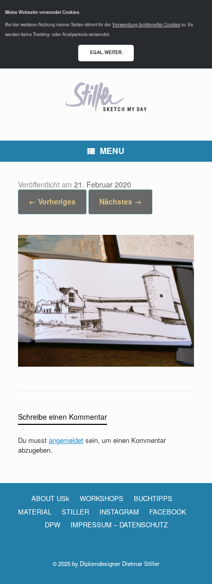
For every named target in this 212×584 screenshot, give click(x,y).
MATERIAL (34, 512)
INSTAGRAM (119, 512)
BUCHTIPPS (153, 498)
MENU (112, 151)
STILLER (75, 512)
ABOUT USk (50, 498)
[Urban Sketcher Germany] (106, 97)
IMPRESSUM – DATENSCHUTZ (119, 524)
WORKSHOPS (101, 498)
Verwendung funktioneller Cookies (146, 24)
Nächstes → (120, 201)
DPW (52, 524)
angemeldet (66, 440)
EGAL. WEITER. (106, 52)
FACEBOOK (167, 512)
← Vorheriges (52, 201)
